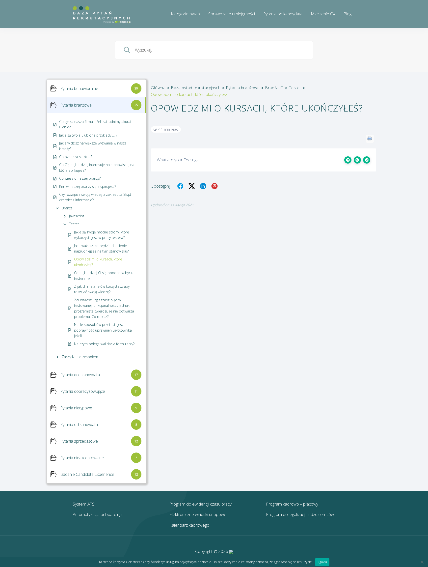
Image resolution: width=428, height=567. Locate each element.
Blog (347, 14)
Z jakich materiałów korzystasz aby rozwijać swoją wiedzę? (102, 289)
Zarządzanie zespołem (80, 356)
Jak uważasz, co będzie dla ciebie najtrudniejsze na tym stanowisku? (101, 248)
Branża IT (69, 208)
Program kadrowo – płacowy (292, 504)
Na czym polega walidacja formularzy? (104, 343)
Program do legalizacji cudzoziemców (300, 514)
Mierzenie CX (323, 14)
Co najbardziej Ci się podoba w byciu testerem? (103, 275)
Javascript (76, 216)
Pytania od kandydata (282, 14)
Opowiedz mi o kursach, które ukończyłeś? (98, 262)
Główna (158, 87)
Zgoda (322, 562)
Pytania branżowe (243, 87)
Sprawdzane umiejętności (231, 14)
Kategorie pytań (185, 14)
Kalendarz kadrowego (189, 525)
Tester (74, 224)
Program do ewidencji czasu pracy (200, 504)
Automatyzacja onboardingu (98, 514)
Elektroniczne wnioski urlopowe (197, 514)
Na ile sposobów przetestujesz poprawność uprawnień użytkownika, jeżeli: (103, 330)
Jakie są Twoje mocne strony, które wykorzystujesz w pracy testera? (101, 235)
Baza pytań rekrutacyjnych (195, 87)
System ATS (83, 504)
